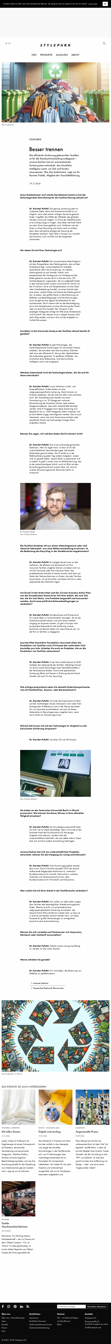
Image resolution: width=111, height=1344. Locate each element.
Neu (34, 54)
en (10, 43)
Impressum (33, 1318)
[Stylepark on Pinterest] (15, 1306)
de (6, 43)
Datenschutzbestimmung (39, 1327)
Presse (4, 1327)
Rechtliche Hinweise (37, 1321)
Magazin (62, 54)
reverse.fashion (40, 983)
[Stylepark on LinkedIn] (21, 1306)
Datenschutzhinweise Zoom (40, 1324)
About (75, 54)
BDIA (59, 1324)
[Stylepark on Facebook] (2, 1306)
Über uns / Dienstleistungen (13, 1318)
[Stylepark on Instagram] (8, 1306)
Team (4, 1321)
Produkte (46, 54)
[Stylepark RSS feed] (28, 1306)
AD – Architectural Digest (67, 1318)
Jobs (3, 1331)
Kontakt (5, 1324)
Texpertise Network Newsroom (48, 988)
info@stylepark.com (93, 1327)
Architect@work (63, 1321)
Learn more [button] (92, 4)
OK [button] (105, 4)
